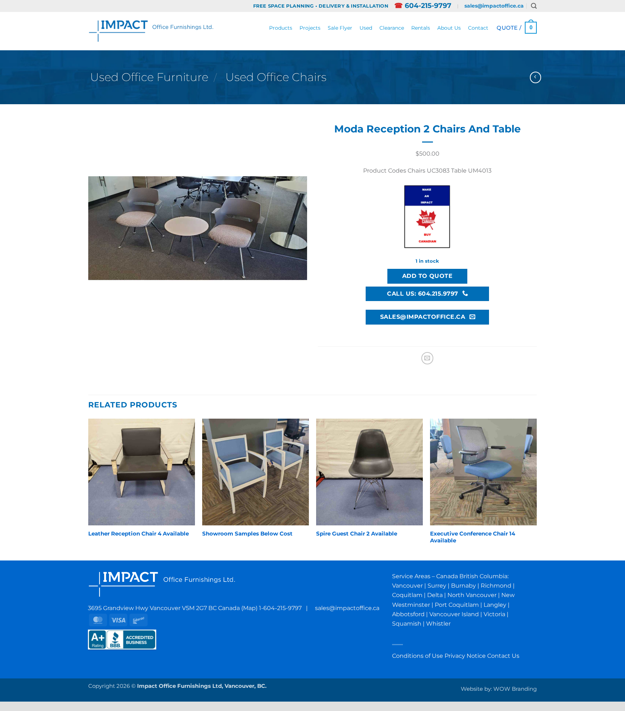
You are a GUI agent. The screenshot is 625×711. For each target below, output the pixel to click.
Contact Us (503, 655)
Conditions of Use (417, 655)
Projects (309, 28)
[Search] (534, 6)
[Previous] (88, 489)
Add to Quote (427, 275)
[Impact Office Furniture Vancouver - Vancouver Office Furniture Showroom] (151, 31)
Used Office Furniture (149, 77)
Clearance (391, 28)
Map (249, 607)
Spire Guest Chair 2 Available (356, 533)
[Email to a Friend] (427, 358)
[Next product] (535, 77)
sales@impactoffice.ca (494, 6)
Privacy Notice (465, 655)
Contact (478, 28)
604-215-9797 (422, 5)
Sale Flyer (340, 28)
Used (366, 28)
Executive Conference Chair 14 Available (472, 537)
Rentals (420, 28)
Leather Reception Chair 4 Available (138, 533)
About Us (449, 28)
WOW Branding (515, 689)
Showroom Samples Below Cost (247, 533)
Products (280, 28)
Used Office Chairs (276, 77)
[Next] (536, 489)
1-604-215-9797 (280, 607)
